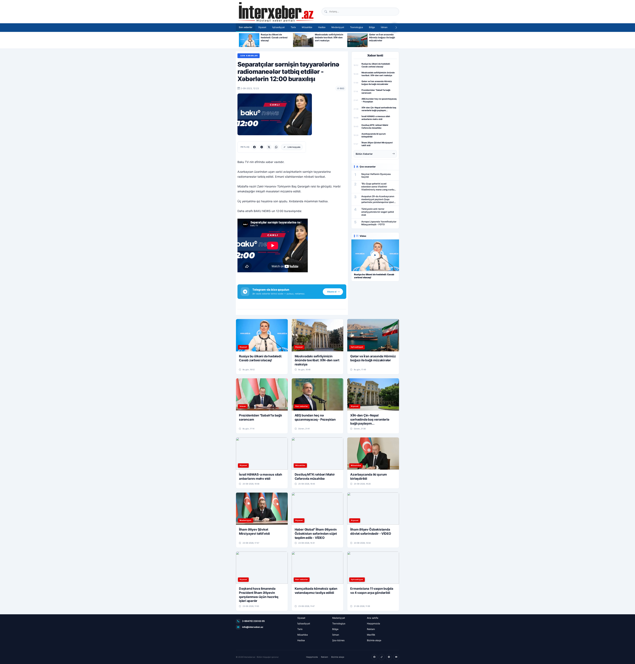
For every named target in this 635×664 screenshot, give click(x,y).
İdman (384, 27)
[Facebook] (254, 147)
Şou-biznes (338, 640)
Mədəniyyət (337, 27)
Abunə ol (332, 291)
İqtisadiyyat (278, 27)
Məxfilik (371, 634)
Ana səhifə (372, 617)
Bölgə (372, 27)
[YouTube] (396, 657)
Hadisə (321, 27)
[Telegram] (261, 147)
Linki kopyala (294, 147)
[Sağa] (396, 27)
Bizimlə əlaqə (374, 640)
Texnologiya (356, 27)
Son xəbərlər (245, 27)
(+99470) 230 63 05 (253, 621)
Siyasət (262, 27)
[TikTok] (382, 657)
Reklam (371, 629)
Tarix (293, 27)
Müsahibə (307, 27)
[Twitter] (269, 147)
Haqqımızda (373, 623)
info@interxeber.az (252, 627)
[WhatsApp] (276, 147)
